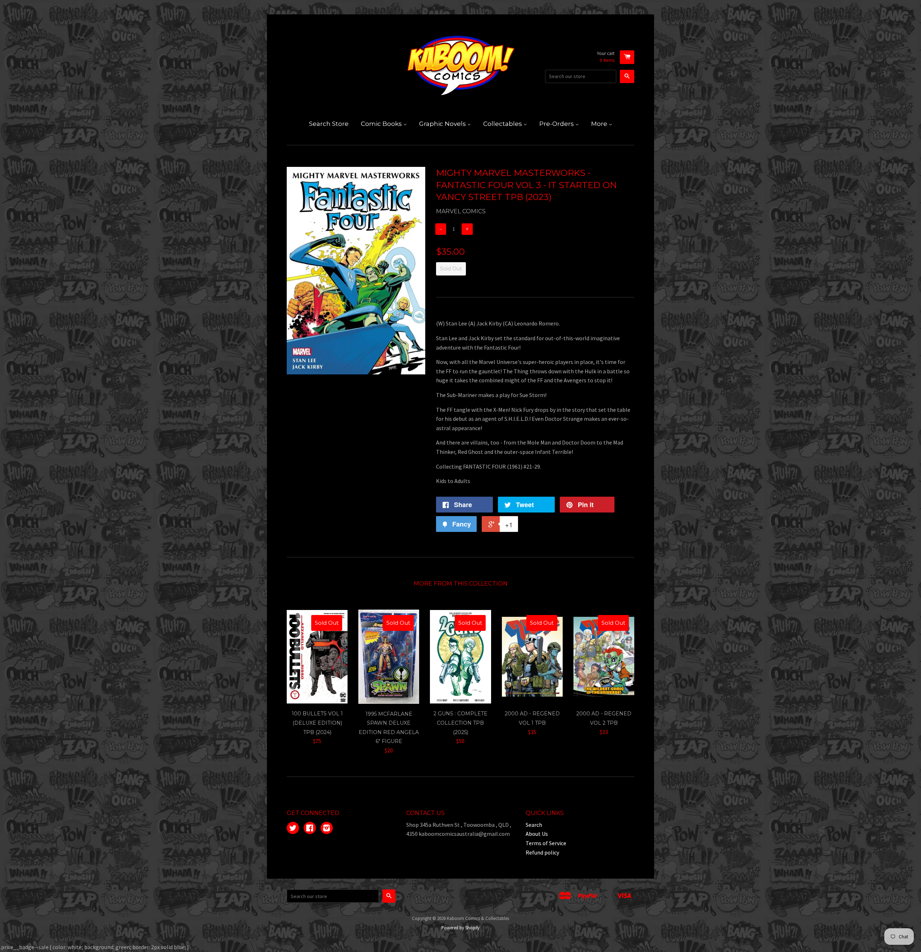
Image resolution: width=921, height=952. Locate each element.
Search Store (329, 123)
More (600, 123)
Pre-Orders (557, 123)
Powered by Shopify (460, 927)
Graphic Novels (443, 123)
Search (534, 824)
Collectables (503, 123)
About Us (537, 833)
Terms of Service (546, 843)
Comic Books (382, 123)
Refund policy (542, 852)
